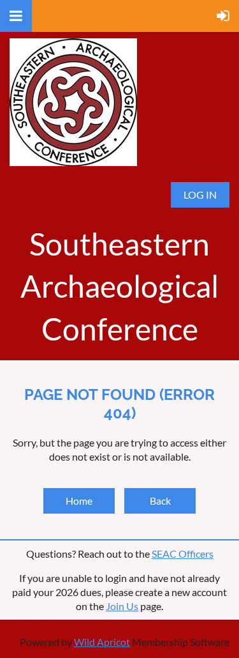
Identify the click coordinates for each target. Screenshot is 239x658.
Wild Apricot (102, 642)
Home (79, 500)
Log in (200, 194)
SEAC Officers (183, 553)
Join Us (122, 606)
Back (160, 500)
